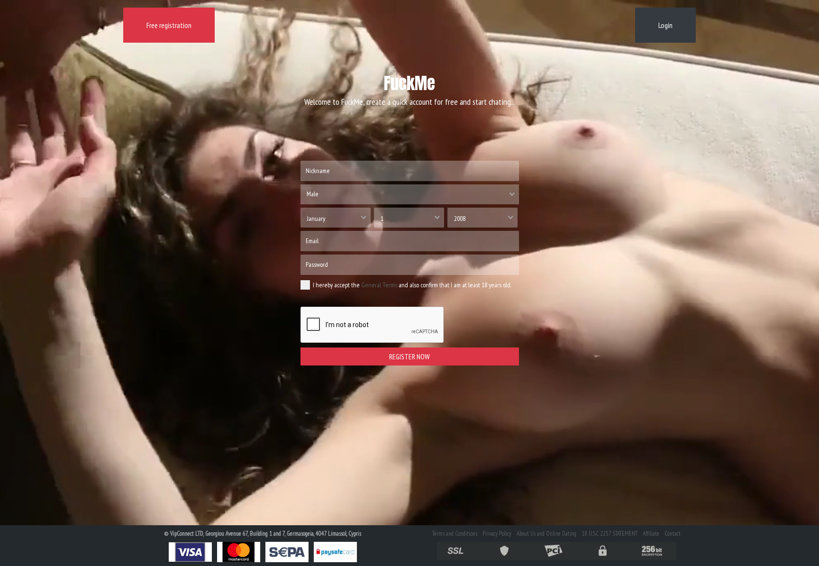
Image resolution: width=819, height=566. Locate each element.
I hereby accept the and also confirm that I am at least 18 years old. (412, 285)
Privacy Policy (496, 533)
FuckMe (409, 83)
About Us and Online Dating (546, 533)
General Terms (379, 285)
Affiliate (651, 533)
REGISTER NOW (409, 356)
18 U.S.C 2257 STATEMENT (609, 533)
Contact (672, 533)
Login (665, 25)
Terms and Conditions (454, 533)
